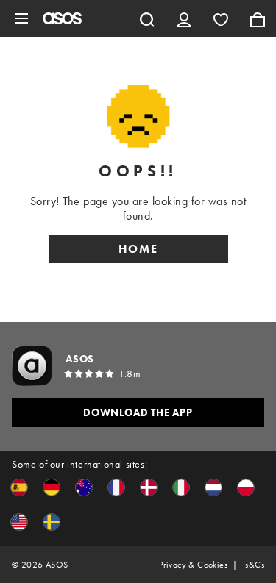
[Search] (147, 18)
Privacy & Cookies (193, 564)
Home (138, 249)
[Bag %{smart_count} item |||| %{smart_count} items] (257, 18)
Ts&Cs (253, 564)
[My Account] (184, 18)
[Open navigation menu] (21, 18)
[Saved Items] (220, 18)
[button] (19, 487)
